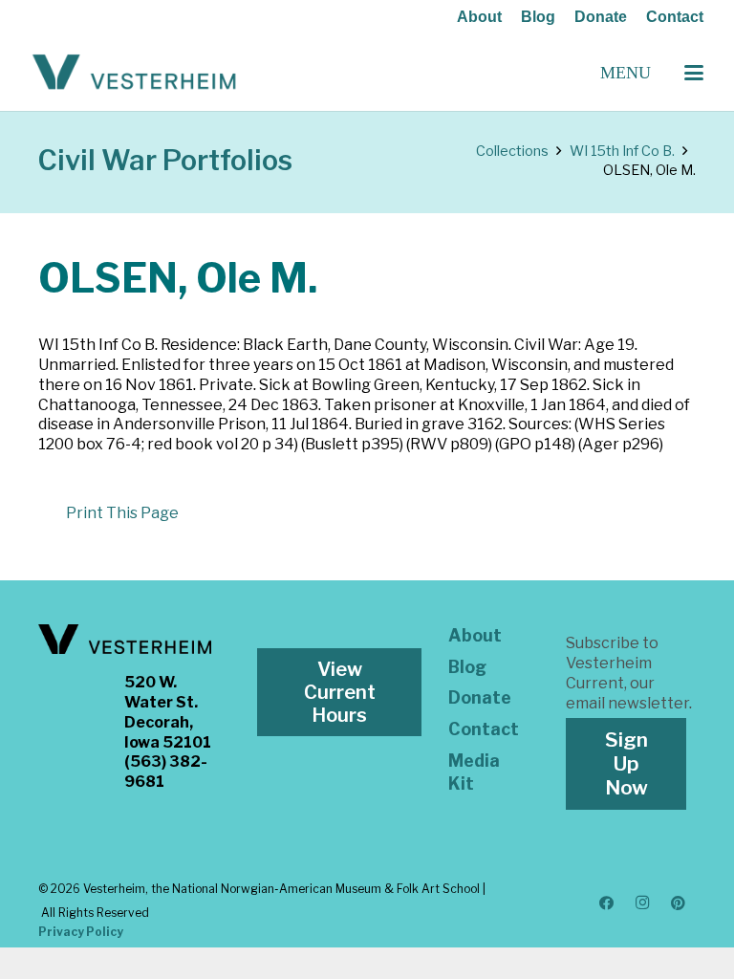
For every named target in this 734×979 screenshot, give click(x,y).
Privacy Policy (80, 932)
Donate (600, 17)
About (479, 17)
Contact (674, 17)
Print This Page (122, 513)
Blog (538, 17)
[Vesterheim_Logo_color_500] (134, 73)
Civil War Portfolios (165, 160)
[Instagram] (642, 903)
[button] (694, 72)
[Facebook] (607, 903)
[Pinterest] (678, 903)
